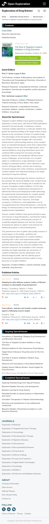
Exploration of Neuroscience (13, 443)
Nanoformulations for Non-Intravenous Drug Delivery (23, 348)
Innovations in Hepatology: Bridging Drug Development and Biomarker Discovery (23, 337)
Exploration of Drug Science (17, 10)
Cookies (27, 514)
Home (4, 17)
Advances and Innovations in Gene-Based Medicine (22, 364)
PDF (6, 297)
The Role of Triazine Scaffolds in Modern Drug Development (20, 359)
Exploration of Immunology (12, 432)
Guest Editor (7, 30)
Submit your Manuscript (27, 58)
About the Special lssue (11, 34)
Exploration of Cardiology (12, 466)
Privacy (20, 514)
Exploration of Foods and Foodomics (16, 459)
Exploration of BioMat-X (11, 470)
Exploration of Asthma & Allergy (14, 455)
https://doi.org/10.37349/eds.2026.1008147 (23, 320)
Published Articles (9, 37)
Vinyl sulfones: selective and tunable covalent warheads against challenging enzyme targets (24, 309)
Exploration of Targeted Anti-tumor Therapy (19, 428)
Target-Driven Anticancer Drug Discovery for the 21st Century (23, 353)
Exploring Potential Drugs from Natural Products (21, 383)
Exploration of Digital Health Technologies (18, 462)
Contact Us (6, 499)
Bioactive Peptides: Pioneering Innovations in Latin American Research (22, 410)
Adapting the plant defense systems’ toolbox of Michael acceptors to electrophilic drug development (23, 283)
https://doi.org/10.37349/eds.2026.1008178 (23, 294)
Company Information (10, 484)
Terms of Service (8, 514)
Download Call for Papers (28, 63)
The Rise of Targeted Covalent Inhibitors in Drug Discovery (21, 343)
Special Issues (38, 17)
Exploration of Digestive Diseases (15, 440)
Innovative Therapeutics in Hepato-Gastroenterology (23, 399)
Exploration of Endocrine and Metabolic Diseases (21, 474)
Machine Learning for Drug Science (16, 390)
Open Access (7, 487)
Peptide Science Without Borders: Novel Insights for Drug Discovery (22, 368)
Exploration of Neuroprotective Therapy (17, 436)
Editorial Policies (8, 491)
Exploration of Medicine (11, 425)
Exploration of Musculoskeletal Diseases (18, 447)
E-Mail (22, 73)
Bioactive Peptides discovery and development (20, 386)
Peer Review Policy (9, 495)
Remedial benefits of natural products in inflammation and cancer (23, 395)
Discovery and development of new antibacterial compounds (21, 404)
